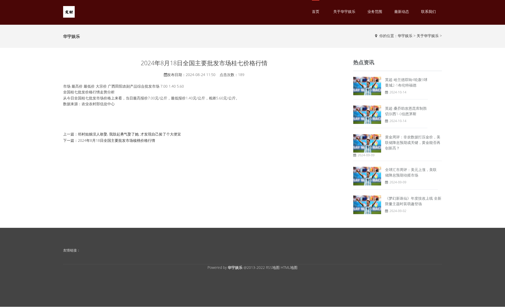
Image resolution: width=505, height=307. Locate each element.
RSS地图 (273, 267)
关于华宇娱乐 (344, 11)
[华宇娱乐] (69, 11)
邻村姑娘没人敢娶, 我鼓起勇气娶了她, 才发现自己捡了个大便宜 (129, 134)
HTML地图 (289, 267)
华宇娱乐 (405, 35)
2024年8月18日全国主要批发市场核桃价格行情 (116, 140)
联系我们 (428, 11)
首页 (315, 11)
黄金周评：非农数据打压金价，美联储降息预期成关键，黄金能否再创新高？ (412, 142)
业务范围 (374, 11)
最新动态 (401, 11)
